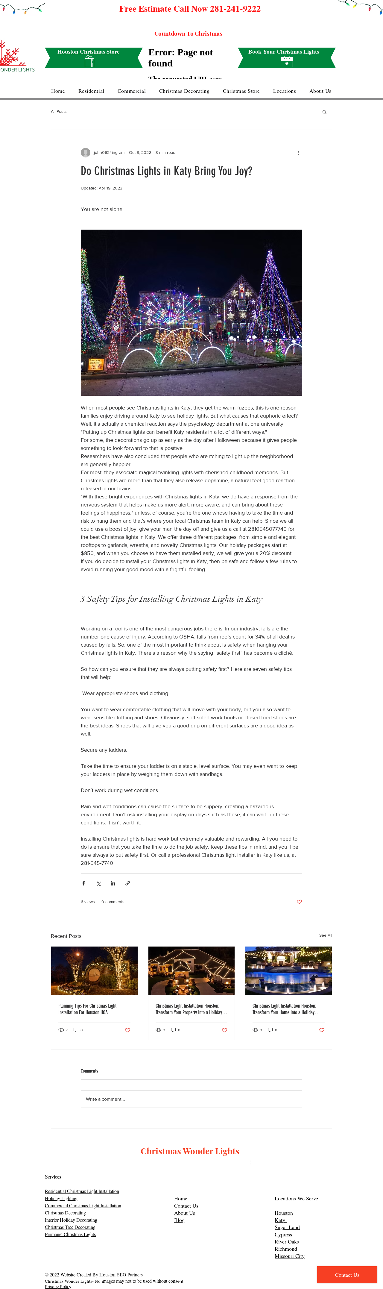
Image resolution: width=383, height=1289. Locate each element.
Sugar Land (287, 1227)
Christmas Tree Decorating (70, 1227)
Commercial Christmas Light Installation (83, 1205)
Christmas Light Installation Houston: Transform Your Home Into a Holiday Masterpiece (284, 1009)
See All (325, 935)
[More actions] (298, 152)
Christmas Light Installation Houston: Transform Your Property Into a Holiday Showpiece (189, 1009)
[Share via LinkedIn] (113, 883)
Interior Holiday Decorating (71, 1220)
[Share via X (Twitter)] (98, 883)
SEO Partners (130, 1274)
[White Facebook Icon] (247, 1163)
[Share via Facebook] (83, 883)
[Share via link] (127, 883)
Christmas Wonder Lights (190, 1150)
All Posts (59, 111)
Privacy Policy (58, 1286)
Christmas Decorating (65, 1212)
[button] (324, 111)
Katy (281, 1219)
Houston (284, 1212)
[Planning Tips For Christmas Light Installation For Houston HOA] (94, 971)
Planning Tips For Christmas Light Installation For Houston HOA (87, 1009)
